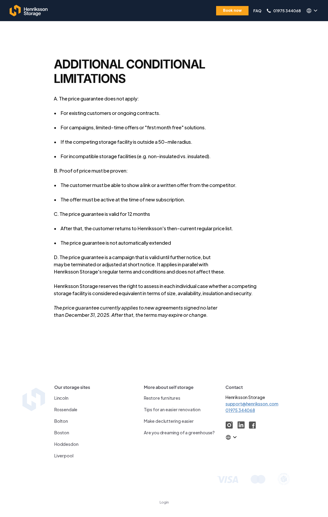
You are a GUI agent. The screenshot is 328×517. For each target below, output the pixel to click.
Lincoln (61, 397)
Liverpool (63, 455)
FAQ (257, 10)
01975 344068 (287, 10)
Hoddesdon (66, 443)
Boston (61, 432)
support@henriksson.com (251, 403)
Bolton (61, 420)
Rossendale (65, 409)
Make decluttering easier (169, 420)
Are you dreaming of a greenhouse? (179, 432)
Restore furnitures (162, 397)
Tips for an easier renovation (172, 409)
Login (164, 502)
